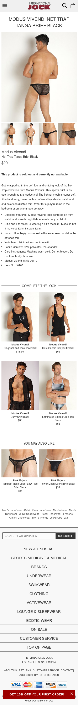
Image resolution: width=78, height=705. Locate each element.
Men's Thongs (40, 517)
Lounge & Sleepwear (39, 611)
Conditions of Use (43, 700)
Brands (39, 566)
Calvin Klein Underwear (37, 510)
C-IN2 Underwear (29, 513)
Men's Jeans (60, 510)
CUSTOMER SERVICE (46, 670)
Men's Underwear (12, 510)
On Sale (39, 629)
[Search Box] (64, 5)
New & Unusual (39, 548)
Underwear (39, 575)
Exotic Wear (39, 620)
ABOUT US (10, 670)
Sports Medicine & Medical (39, 557)
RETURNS (25, 670)
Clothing (39, 593)
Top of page (39, 647)
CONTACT (67, 670)
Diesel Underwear (51, 513)
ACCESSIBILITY (28, 675)
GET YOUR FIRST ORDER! (41, 694)
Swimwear (39, 584)
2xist (66, 517)
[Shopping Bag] (73, 5)
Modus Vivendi (13, 151)
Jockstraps (56, 517)
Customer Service (39, 638)
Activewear (39, 602)
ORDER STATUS (49, 675)
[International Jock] (39, 3)
